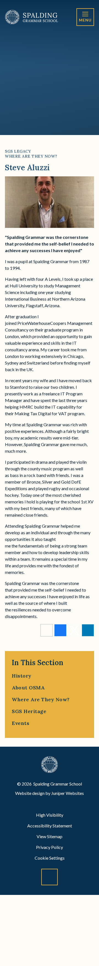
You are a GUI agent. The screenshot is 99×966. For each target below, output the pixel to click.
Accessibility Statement (49, 825)
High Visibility (49, 814)
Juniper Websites (67, 793)
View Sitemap (49, 836)
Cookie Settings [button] (50, 857)
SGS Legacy (18, 151)
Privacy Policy (49, 847)
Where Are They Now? (31, 156)
